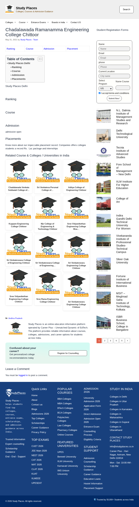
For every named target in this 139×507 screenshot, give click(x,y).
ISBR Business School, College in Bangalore (122, 323)
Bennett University (66, 456)
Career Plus (116, 451)
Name (102, 44)
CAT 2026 (36, 460)
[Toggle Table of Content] (39, 59)
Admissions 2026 (40, 414)
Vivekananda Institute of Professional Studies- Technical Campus (124, 244)
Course (22, 22)
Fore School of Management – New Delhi (124, 169)
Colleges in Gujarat (119, 422)
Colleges (9, 22)
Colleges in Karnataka (121, 409)
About (34, 400)
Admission (49, 48)
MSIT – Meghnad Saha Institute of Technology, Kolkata (123, 301)
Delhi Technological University (124, 134)
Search (126, 9)
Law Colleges (64, 425)
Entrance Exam (91, 426)
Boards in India (58, 22)
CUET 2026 (37, 446)
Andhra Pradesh (15, 318)
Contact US (76, 22)
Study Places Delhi (19, 63)
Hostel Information (93, 483)
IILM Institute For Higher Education (124, 185)
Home (34, 395)
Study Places (26, 8)
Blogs (34, 409)
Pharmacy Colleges (67, 430)
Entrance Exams (38, 22)
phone (102, 62)
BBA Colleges (64, 399)
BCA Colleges (64, 412)
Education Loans (92, 479)
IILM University (65, 461)
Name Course (122, 81)
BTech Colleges (65, 408)
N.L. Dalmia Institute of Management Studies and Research (124, 117)
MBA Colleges (64, 403)
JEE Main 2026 (39, 450)
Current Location (107, 71)
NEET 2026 (37, 455)
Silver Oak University (122, 261)
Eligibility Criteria (92, 439)
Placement (72, 48)
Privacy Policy (38, 432)
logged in (23, 375)
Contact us (36, 404)
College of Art (122, 200)
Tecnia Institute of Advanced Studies (122, 152)
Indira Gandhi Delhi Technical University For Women (124, 222)
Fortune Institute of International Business (123, 281)
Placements (19, 79)
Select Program (103, 82)
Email (101, 53)
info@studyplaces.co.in (122, 446)
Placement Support (93, 488)
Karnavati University (67, 466)
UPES (60, 452)
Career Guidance (92, 474)
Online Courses (65, 434)
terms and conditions (119, 93)
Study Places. (18, 501)
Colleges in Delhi (118, 396)
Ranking (11, 48)
